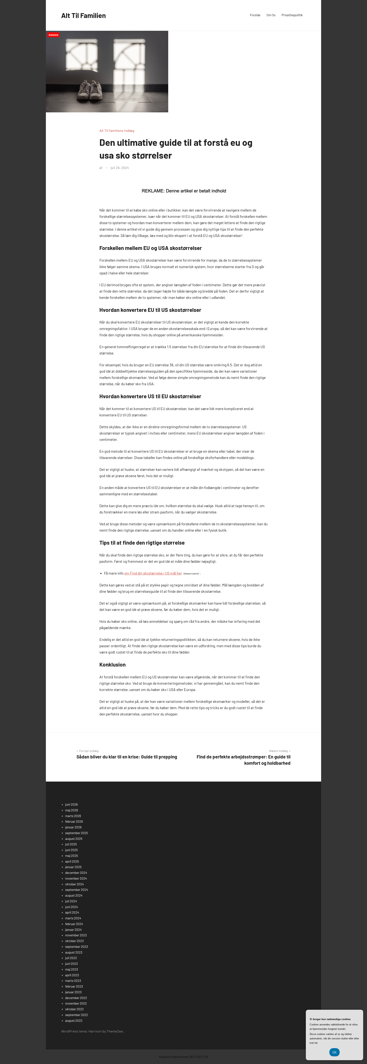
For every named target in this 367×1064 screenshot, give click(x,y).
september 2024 (76, 889)
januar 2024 (73, 929)
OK (334, 1052)
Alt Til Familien (83, 15)
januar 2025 (73, 867)
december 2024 (76, 872)
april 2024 (72, 912)
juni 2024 (71, 907)
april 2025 (72, 861)
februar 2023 (74, 986)
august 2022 (73, 1020)
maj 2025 (71, 855)
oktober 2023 (74, 941)
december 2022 (76, 998)
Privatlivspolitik (292, 15)
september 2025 (76, 833)
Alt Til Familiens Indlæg (116, 130)
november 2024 (76, 878)
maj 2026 (71, 810)
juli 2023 (71, 958)
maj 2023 (71, 969)
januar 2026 (73, 827)
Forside (255, 15)
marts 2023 (73, 980)
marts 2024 (73, 918)
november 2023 (76, 935)
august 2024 (73, 895)
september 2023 (76, 946)
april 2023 (72, 975)
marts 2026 (73, 816)
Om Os (270, 15)
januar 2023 (73, 992)
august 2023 (73, 952)
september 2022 (76, 1015)
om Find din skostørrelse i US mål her (153, 573)
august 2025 (73, 838)
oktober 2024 (74, 884)
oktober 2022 (74, 1009)
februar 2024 (74, 924)
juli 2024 (71, 901)
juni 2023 (71, 963)
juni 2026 (71, 804)
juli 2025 (71, 844)
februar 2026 (74, 821)
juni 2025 (71, 850)
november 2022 (76, 1003)
